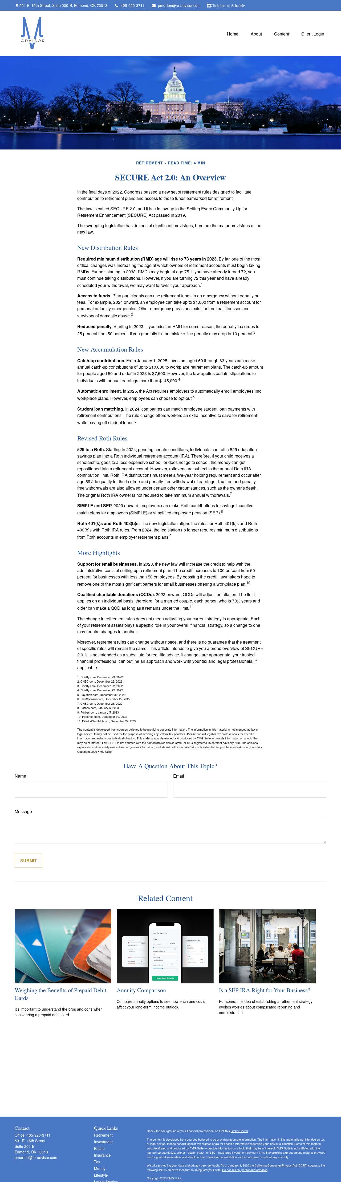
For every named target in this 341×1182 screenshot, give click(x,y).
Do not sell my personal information (244, 1170)
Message (23, 811)
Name (20, 776)
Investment (103, 1141)
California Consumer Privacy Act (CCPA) (281, 1165)
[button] (233, 33)
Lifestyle (101, 1175)
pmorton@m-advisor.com (179, 5)
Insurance (102, 1155)
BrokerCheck (239, 1131)
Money (99, 1168)
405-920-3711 (133, 5)
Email (178, 776)
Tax (97, 1161)
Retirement (103, 1135)
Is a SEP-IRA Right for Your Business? (264, 990)
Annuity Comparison (141, 990)
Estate (99, 1148)
